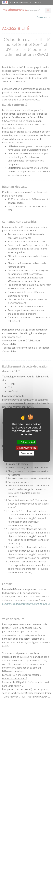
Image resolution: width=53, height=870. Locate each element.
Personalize (26, 453)
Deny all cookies (27, 448)
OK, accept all (27, 442)
